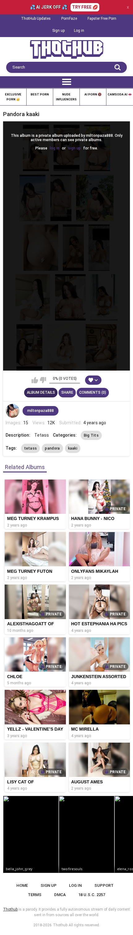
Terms (34, 894)
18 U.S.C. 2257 (91, 894)
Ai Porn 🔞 (92, 94)
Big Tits (91, 435)
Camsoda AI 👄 (120, 94)
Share (67, 392)
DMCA (60, 894)
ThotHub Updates (36, 18)
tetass (30, 448)
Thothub (60, 925)
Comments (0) (92, 392)
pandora (52, 448)
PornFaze (69, 18)
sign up (74, 148)
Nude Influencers (66, 97)
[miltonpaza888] (13, 411)
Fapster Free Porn (102, 18)
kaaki (73, 448)
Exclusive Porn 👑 (13, 97)
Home (22, 885)
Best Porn (40, 94)
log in (54, 148)
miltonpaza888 (40, 411)
